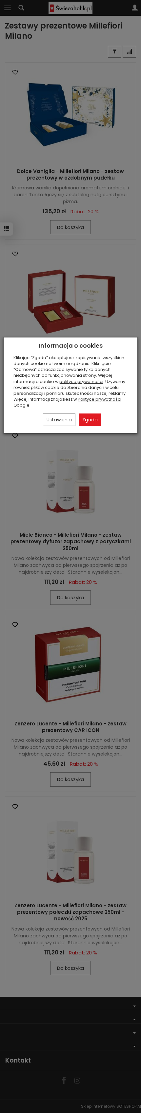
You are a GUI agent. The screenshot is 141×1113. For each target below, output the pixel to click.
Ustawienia (59, 419)
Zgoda (90, 419)
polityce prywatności (81, 381)
